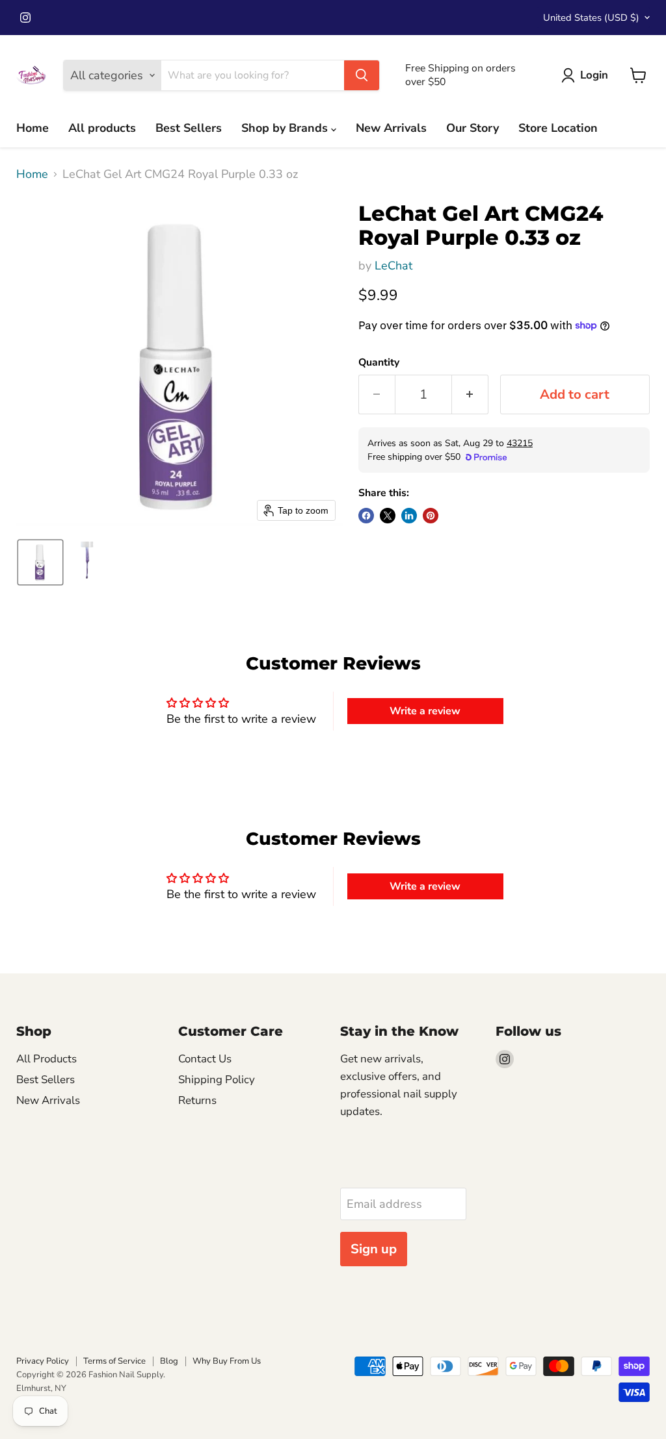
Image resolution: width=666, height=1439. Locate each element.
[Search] (361, 75)
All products (102, 128)
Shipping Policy (216, 1079)
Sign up (374, 1249)
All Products (46, 1058)
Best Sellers (188, 128)
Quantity (378, 362)
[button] (40, 562)
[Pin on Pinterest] (430, 515)
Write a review (425, 711)
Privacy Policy (42, 1361)
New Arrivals (391, 128)
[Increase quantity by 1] (470, 394)
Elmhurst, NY (41, 1388)
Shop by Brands (286, 128)
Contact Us (205, 1058)
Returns (197, 1100)
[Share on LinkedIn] (409, 515)
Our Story (472, 128)
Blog (169, 1361)
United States (591, 17)
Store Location (558, 128)
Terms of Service (114, 1361)
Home (32, 128)
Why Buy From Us (227, 1361)
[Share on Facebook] (366, 515)
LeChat (393, 265)
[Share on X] (387, 515)
